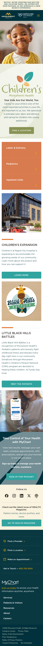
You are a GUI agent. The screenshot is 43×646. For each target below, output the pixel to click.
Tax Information (26, 643)
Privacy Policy (23, 631)
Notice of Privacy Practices (12, 640)
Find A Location (21, 130)
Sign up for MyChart (21, 477)
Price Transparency (9, 637)
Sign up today (9, 587)
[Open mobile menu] (38, 15)
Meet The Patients (21, 384)
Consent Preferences (10, 643)
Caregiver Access (8, 631)
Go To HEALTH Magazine (21, 523)
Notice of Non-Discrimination (13, 634)
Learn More (21, 275)
